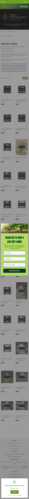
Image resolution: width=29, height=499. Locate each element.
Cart (27, 1)
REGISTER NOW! (14, 270)
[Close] (26, 225)
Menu (4, 1)
